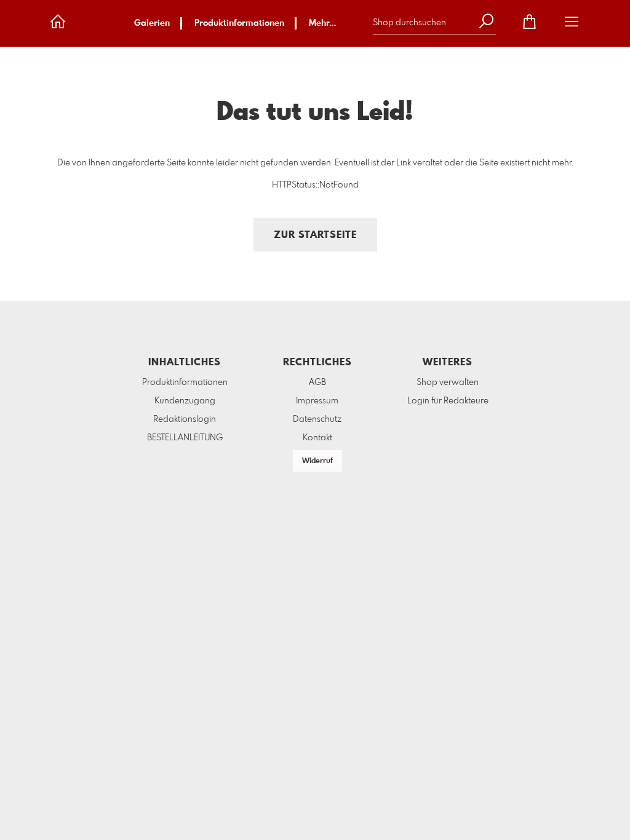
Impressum (317, 401)
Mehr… (322, 23)
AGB (317, 382)
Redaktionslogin (184, 419)
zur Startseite (315, 235)
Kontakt (317, 438)
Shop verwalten (448, 382)
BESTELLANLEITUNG (185, 438)
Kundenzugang (184, 401)
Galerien (152, 23)
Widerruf (317, 461)
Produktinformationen (239, 23)
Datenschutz (317, 419)
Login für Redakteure (447, 401)
